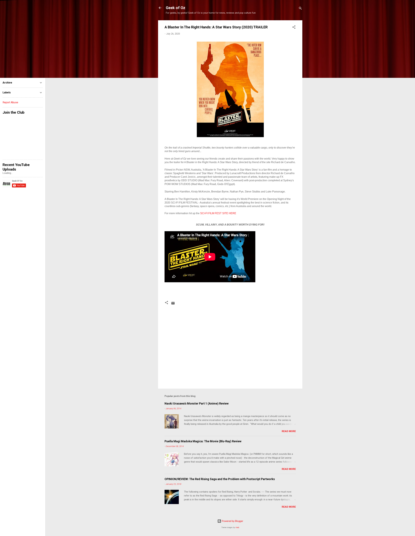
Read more (289, 431)
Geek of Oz (175, 8)
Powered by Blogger (232, 521)
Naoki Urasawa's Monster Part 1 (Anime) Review (197, 403)
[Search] (300, 9)
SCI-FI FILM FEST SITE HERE (218, 213)
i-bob (237, 527)
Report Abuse (10, 102)
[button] (294, 27)
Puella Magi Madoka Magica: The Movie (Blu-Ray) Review (203, 441)
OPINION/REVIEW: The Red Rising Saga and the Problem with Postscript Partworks (220, 479)
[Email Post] (173, 304)
